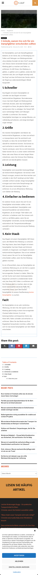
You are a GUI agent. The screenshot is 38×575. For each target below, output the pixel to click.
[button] (35, 531)
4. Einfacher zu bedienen (11, 372)
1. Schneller (7, 364)
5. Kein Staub (7, 374)
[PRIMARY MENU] (3, 3)
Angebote (4, 38)
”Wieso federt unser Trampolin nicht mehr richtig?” (18, 515)
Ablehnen (19, 561)
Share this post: (13, 378)
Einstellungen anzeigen (19, 567)
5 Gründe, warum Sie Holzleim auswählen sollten (17, 510)
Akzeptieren (19, 555)
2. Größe (6, 367)
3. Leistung (7, 369)
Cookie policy (17, 572)
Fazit (5, 376)
